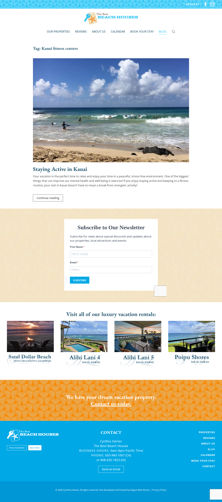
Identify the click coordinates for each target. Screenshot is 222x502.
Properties (207, 432)
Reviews (81, 31)
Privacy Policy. (159, 489)
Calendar (118, 31)
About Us (99, 31)
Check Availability (17, 447)
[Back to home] (111, 18)
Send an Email (111, 469)
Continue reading (48, 198)
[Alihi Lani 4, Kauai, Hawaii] (84, 344)
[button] (173, 31)
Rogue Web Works (139, 489)
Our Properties (58, 31)
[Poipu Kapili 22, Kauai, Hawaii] (191, 344)
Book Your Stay (142, 31)
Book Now (35, 447)
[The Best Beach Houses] (32, 435)
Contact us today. (111, 403)
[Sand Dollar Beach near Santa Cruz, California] (30, 344)
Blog (162, 31)
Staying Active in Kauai (60, 169)
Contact (192, 4)
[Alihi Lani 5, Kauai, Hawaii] (137, 344)
